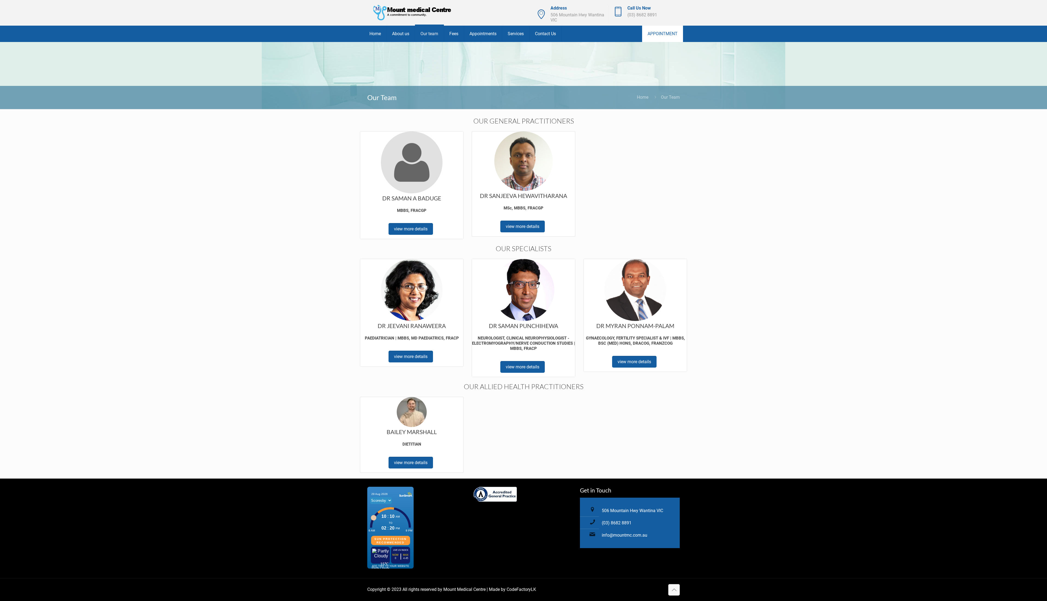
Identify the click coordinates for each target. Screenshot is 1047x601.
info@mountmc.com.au (624, 535)
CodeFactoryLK (521, 589)
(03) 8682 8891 (642, 14)
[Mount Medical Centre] (412, 13)
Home (642, 97)
